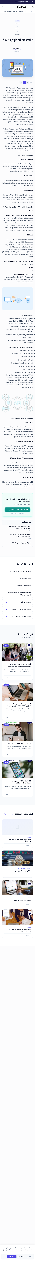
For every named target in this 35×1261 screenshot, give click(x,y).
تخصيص (29, 1256)
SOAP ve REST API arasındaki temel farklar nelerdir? (19, 593)
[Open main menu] (2, 7)
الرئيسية (31, 11)
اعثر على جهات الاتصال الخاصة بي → (17, 509)
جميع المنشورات (8, 814)
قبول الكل (11, 1256)
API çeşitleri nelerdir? (24, 585)
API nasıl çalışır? (26, 602)
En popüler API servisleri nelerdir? (20, 609)
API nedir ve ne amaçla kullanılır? (20, 571)
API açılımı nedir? (25, 578)
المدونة (26, 11)
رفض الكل (21, 1256)
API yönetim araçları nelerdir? (21, 616)
